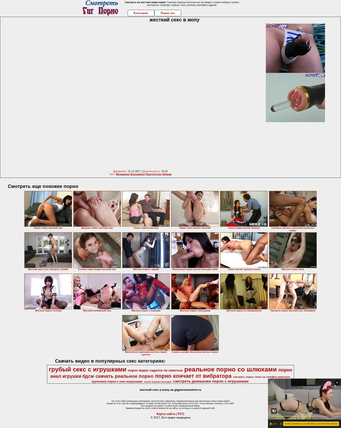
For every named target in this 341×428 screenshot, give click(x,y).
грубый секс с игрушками (87, 369)
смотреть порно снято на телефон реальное (261, 376)
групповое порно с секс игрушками (117, 381)
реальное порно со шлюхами (230, 369)
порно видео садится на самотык (155, 370)
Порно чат (168, 13)
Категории (141, 13)
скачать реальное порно (125, 376)
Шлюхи (166, 174)
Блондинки (138, 174)
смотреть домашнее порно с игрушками (211, 381)
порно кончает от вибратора (193, 376)
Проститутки (153, 174)
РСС (181, 414)
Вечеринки (123, 174)
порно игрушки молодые (157, 382)
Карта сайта (165, 414)
